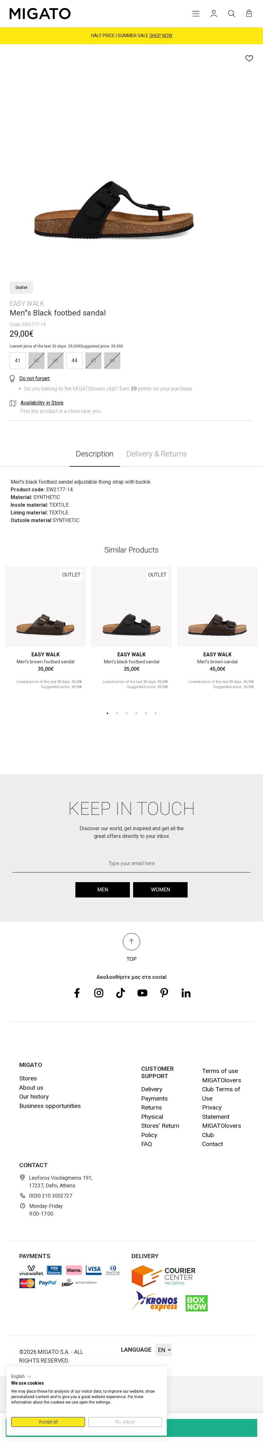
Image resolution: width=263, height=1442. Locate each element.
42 (36, 360)
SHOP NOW (160, 35)
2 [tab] (117, 713)
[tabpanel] (46, 633)
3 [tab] (126, 713)
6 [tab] (155, 713)
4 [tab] (136, 713)
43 (55, 360)
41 (18, 360)
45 (93, 360)
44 (74, 360)
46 (112, 360)
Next (73, 606)
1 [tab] (107, 713)
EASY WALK (45, 654)
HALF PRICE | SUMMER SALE (131, 35)
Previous (17, 606)
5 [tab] (146, 713)
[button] (21, 1377)
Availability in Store (42, 403)
